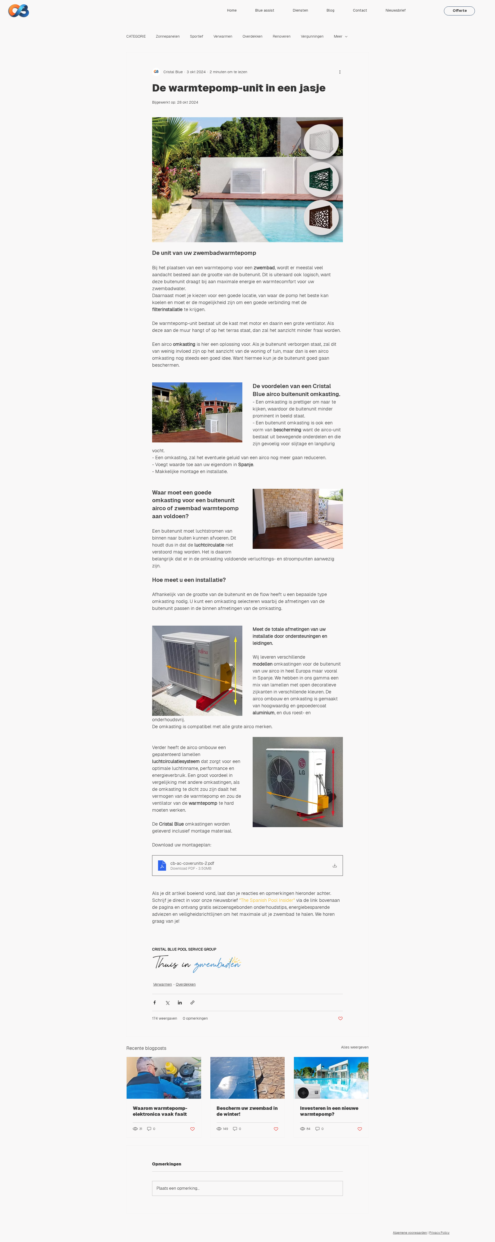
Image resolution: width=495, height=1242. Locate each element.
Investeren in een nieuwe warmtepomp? (329, 1111)
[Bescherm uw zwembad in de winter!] (247, 1078)
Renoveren (282, 36)
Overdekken (252, 36)
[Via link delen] (192, 1002)
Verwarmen (222, 36)
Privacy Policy (439, 1233)
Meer (338, 36)
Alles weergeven (355, 1047)
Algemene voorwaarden (410, 1233)
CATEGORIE (136, 36)
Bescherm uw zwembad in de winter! (247, 1111)
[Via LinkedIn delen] (179, 1002)
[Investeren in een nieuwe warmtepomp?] (331, 1078)
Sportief (196, 36)
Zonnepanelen (168, 36)
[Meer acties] (340, 72)
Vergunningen (312, 36)
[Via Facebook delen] (154, 1002)
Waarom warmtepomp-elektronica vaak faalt (160, 1111)
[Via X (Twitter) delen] (167, 1002)
